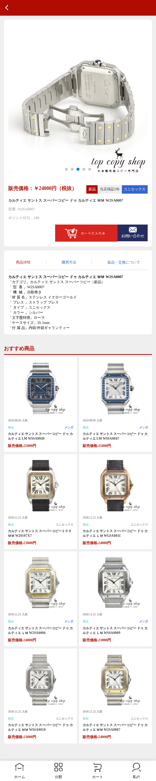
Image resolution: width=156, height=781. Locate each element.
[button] (66, 169)
